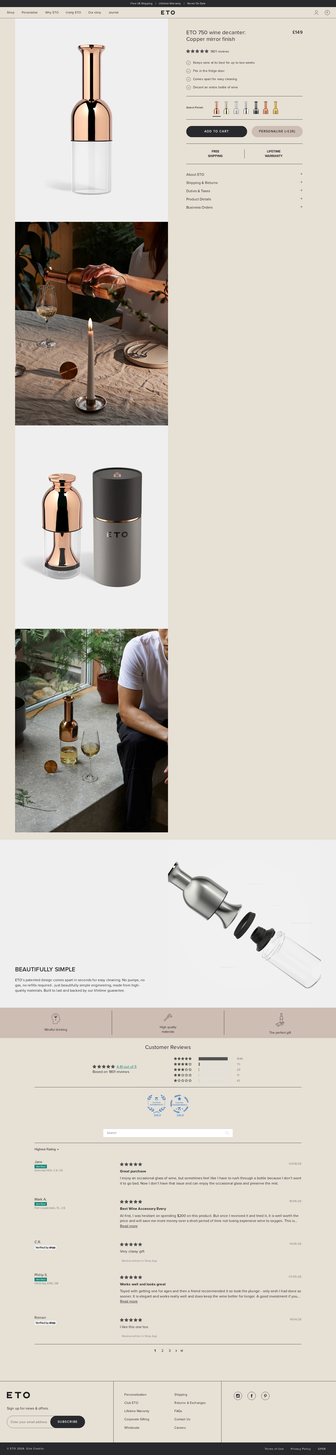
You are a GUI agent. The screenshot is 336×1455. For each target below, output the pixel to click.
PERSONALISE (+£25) (277, 131)
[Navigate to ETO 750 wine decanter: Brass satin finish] (276, 108)
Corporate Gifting (136, 1419)
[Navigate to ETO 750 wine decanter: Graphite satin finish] (256, 108)
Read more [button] (129, 1226)
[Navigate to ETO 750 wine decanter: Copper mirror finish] (217, 108)
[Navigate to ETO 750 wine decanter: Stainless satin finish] (236, 108)
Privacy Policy (301, 1448)
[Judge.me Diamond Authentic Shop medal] (156, 1104)
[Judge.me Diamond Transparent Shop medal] (179, 1104)
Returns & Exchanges (190, 1402)
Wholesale (131, 1427)
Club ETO (131, 1402)
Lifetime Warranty (136, 1411)
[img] (131, 1164)
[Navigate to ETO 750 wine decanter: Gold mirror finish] (226, 108)
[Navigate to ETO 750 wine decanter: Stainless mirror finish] (246, 108)
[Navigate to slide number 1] (23, 733)
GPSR (322, 1448)
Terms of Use (274, 1448)
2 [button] (162, 1350)
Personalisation (135, 1394)
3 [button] (170, 1350)
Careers (180, 1427)
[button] (327, 12)
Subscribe (68, 1422)
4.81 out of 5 (126, 1066)
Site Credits (35, 1449)
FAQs (178, 1411)
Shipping (180, 1394)
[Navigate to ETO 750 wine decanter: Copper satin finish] (266, 108)
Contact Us (182, 1419)
